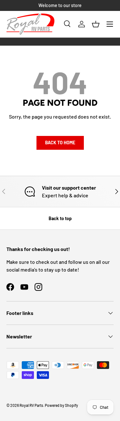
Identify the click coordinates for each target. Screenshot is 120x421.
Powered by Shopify (61, 405)
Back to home (60, 142)
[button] (96, 24)
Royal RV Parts (31, 405)
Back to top (60, 218)
